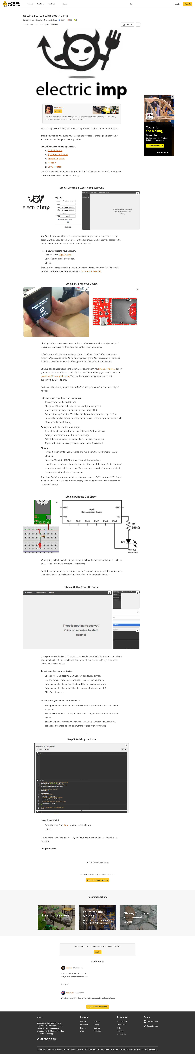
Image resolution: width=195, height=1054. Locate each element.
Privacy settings (92, 1049)
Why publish (122, 1021)
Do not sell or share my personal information (118, 1049)
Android (111, 368)
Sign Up (188, 4)
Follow (57, 111)
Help (119, 1028)
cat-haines (29, 20)
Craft (82, 1031)
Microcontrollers (50, 20)
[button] (138, 25)
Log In (177, 4)
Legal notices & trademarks (146, 1049)
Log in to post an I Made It (97, 880)
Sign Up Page (65, 254)
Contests (40, 4)
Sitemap (120, 1031)
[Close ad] (172, 97)
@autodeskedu (152, 1026)
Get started (121, 1025)
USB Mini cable (55, 150)
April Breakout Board (58, 154)
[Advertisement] (159, 125)
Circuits (39, 20)
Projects (30, 4)
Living (96, 1025)
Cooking (97, 1021)
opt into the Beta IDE (91, 271)
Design (83, 1028)
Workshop (84, 1025)
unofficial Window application (55, 376)
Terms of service (62, 1049)
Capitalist (70, 993)
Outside (97, 1028)
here (66, 825)
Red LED (52, 162)
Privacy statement (78, 1049)
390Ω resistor (54, 166)
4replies (65, 984)
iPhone (101, 368)
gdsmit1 (69, 968)
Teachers (51, 4)
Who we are (121, 1034)
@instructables (152, 1021)
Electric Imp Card (56, 158)
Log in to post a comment (97, 1006)
